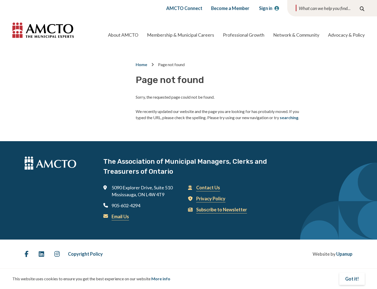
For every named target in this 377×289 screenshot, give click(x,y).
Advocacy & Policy (346, 35)
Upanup (344, 254)
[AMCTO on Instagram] (57, 253)
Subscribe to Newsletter (221, 209)
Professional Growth (243, 35)
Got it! (352, 279)
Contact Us (208, 187)
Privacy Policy (210, 198)
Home (141, 64)
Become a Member (230, 8)
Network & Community (296, 35)
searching (289, 117)
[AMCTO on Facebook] (26, 253)
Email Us (120, 216)
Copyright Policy (85, 254)
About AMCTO (123, 35)
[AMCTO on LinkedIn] (41, 253)
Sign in (265, 8)
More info (160, 278)
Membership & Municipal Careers (180, 35)
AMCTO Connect (184, 8)
